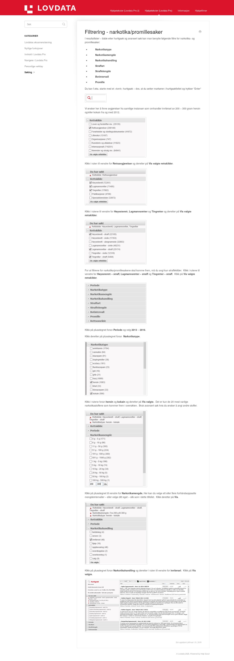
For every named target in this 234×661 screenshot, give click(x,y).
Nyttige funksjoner (33, 48)
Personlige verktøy (33, 66)
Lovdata (181, 653)
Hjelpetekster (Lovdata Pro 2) (124, 10)
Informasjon (183, 10)
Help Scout (205, 653)
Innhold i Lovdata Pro (35, 54)
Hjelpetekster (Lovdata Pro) (158, 10)
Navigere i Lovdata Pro (35, 60)
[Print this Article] (200, 32)
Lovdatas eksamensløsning (38, 42)
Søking (28, 72)
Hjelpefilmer (201, 10)
